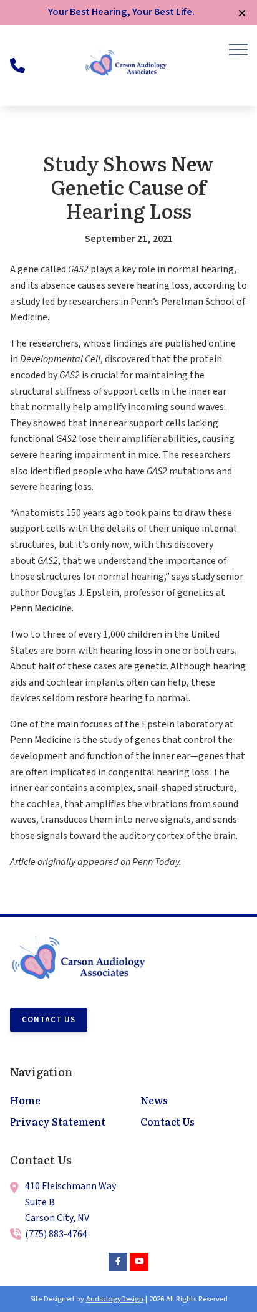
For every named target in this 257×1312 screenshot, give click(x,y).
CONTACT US (48, 1019)
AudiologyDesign (114, 1299)
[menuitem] (63, 1101)
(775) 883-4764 (56, 1234)
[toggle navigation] (238, 50)
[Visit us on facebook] (118, 1262)
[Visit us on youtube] (139, 1262)
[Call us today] (17, 65)
